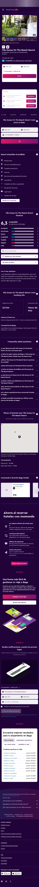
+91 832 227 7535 (7, 58)
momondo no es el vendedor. (12, 801)
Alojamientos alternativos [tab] (24, 740)
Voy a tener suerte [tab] (9, 744)
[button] (3, 10)
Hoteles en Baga (10, 816)
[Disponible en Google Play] (6, 873)
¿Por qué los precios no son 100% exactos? (17, 807)
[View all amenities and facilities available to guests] (37, 154)
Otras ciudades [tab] (8, 740)
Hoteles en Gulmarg (9, 768)
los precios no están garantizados (11, 795)
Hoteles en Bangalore (9, 753)
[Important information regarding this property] (37, 294)
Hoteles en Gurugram (9, 776)
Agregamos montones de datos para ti (15, 804)
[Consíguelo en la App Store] (17, 873)
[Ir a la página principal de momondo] (12, 9)
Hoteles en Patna (8, 755)
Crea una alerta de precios (16, 553)
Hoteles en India (28, 814)
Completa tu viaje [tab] (23, 744)
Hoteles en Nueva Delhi (10, 758)
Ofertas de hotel (8, 814)
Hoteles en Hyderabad (10, 773)
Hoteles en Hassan (8, 760)
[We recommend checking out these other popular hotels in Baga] (37, 478)
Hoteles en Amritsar (9, 771)
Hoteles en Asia (18, 814)
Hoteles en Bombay (9, 763)
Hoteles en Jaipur (8, 778)
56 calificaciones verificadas (22, 60)
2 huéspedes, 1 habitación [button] (12, 71)
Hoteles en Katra (8, 765)
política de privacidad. (10, 716)
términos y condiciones (30, 714)
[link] (19, 563)
